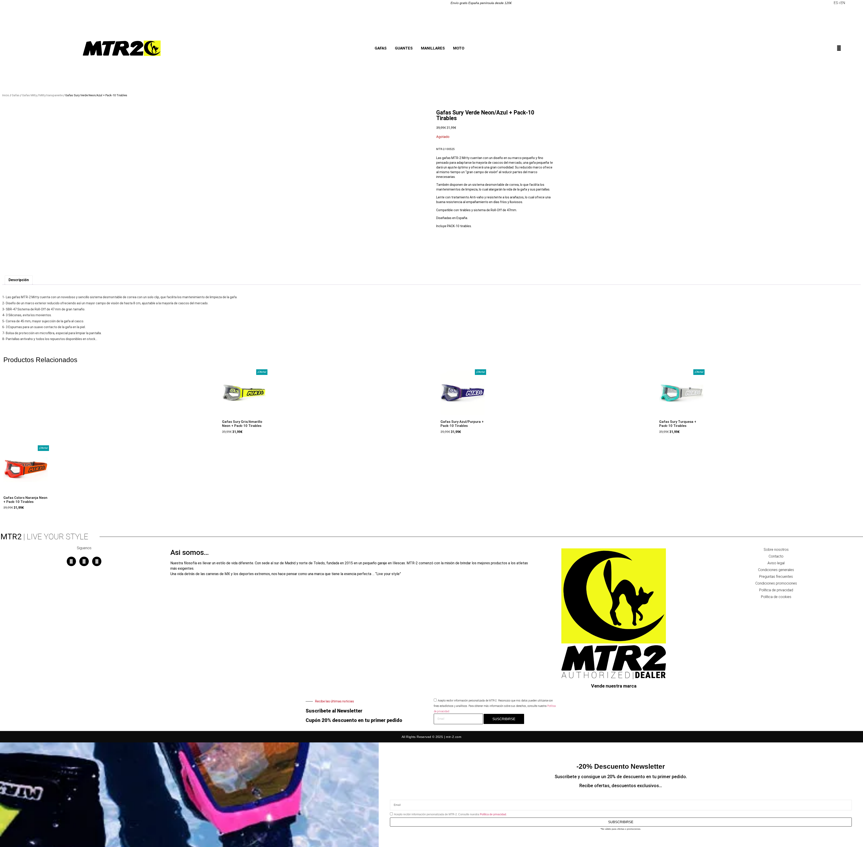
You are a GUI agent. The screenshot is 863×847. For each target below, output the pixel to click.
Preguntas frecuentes (776, 576)
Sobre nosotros (776, 549)
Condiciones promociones (776, 583)
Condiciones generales (776, 570)
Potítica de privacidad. (493, 814)
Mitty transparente (51, 95)
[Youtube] (97, 561)
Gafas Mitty (29, 95)
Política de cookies (776, 597)
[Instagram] (84, 561)
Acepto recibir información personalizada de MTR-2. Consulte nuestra (450, 814)
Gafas (16, 95)
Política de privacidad (776, 590)
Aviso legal (776, 563)
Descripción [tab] (19, 280)
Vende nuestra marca (613, 686)
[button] (830, 3)
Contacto (776, 556)
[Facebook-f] (71, 561)
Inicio (5, 95)
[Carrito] (843, 49)
